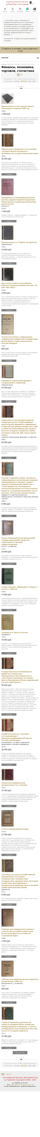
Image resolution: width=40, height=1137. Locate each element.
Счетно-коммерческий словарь (15, 829)
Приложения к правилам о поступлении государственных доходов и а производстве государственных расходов (19, 151)
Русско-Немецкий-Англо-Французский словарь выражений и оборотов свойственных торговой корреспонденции (18, 541)
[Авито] (27, 9)
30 (19, 79)
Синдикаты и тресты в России (14, 632)
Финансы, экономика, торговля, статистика (20, 64)
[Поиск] (13, 8)
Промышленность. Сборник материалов (19, 242)
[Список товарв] (18, 74)
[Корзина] (20, 8)
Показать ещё (20, 1052)
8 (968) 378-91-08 (27, 1084)
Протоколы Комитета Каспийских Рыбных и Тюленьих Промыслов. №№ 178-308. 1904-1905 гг (19, 285)
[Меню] (5, 8)
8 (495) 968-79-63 (15, 1084)
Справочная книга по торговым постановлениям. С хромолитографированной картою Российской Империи (16, 737)
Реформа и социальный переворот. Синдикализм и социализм (16, 382)
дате (34, 81)
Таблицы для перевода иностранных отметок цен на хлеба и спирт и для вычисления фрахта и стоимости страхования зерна (17, 932)
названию (24, 81)
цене (29, 81)
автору (17, 81)
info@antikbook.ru (14, 1086)
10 (15, 79)
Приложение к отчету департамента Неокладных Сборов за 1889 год (17, 107)
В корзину (9, 129)
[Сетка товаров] (21, 74)
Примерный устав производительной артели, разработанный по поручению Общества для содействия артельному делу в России (18, 200)
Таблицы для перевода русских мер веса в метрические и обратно (19, 980)
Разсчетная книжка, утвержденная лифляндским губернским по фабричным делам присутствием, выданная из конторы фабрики (19, 340)
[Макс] (35, 8)
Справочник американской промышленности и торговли (14, 784)
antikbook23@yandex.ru (28, 1086)
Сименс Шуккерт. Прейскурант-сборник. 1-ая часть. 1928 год (20, 588)
